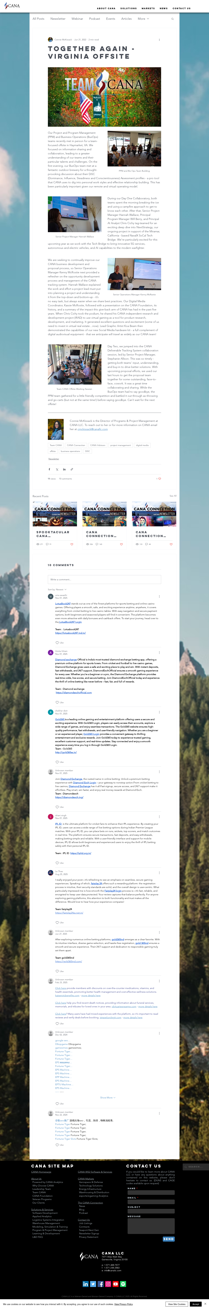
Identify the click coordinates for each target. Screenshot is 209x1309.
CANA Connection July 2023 (100, 534)
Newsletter (57, 18)
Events (110, 18)
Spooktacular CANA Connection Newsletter (53, 534)
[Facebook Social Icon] (101, 1284)
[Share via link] (71, 469)
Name (132, 1188)
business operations (70, 451)
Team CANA (56, 445)
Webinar (77, 18)
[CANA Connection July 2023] (104, 514)
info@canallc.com (112, 1270)
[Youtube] (116, 1284)
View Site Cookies (176, 1304)
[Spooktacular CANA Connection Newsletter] (55, 514)
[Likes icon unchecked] (57, 643)
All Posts (38, 18)
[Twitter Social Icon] (93, 1284)
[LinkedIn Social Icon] (86, 1284)
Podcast (94, 18)
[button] (172, 18)
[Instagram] (108, 1284)
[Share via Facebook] (49, 469)
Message (134, 1216)
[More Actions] (159, 596)
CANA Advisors (97, 445)
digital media (142, 445)
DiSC (87, 451)
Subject (134, 1207)
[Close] (205, 1304)
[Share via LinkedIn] (64, 469)
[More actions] (159, 39)
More (141, 18)
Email (132, 1198)
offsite (53, 451)
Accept (195, 1304)
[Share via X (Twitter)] (56, 469)
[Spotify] (123, 1284)
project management (120, 445)
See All (173, 495)
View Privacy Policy (123, 1304)
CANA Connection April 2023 (149, 534)
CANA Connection (76, 445)
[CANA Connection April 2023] (154, 514)
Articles (126, 18)
